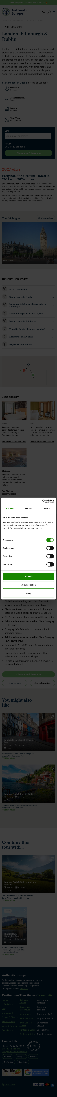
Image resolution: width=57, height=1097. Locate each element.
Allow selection (28, 585)
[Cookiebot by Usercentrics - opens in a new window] (42, 501)
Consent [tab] (10, 508)
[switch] (50, 548)
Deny (28, 593)
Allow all (28, 576)
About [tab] (47, 508)
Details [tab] (28, 508)
